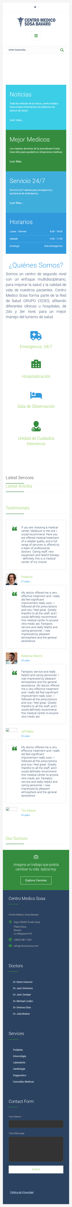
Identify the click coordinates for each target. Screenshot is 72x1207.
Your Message (16, 1133)
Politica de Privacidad (21, 1192)
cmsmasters (20, 1196)
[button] (61, 1200)
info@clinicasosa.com (26, 945)
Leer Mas (16, 161)
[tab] (36, 7)
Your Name (15, 1116)
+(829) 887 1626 (22, 939)
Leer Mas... (17, 203)
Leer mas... (17, 120)
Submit (36, 1169)
